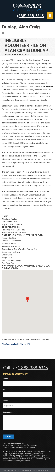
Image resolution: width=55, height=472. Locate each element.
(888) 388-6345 (30, 16)
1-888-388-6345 (33, 368)
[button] (27, 299)
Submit (8, 437)
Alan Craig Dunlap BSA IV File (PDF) (16, 344)
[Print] (4, 33)
